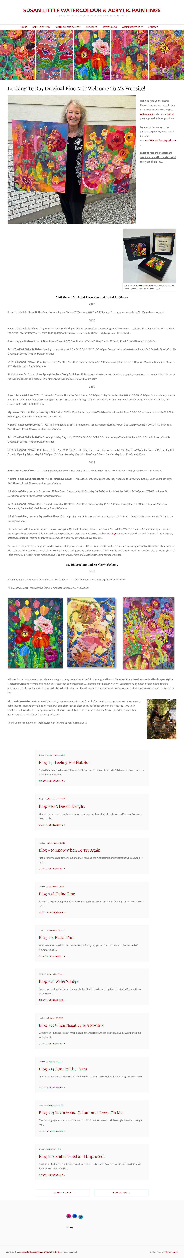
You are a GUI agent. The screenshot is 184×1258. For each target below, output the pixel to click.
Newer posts (121, 1192)
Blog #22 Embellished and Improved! (72, 1156)
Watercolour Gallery (68, 27)
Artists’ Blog (110, 27)
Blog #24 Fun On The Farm (63, 1068)
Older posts (62, 1192)
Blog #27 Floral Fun (56, 937)
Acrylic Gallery (41, 27)
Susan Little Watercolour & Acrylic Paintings (92, 10)
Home (24, 27)
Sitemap (69, 1227)
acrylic (170, 113)
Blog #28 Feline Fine (57, 893)
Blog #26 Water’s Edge (58, 981)
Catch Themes (172, 1252)
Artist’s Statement (132, 27)
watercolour (146, 113)
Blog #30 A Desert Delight (62, 806)
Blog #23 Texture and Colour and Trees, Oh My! (81, 1112)
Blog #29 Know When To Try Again (69, 850)
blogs (113, 533)
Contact (153, 27)
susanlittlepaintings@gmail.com (159, 140)
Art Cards (91, 27)
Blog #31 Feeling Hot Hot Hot (64, 762)
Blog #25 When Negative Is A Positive (71, 1025)
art (109, 533)
